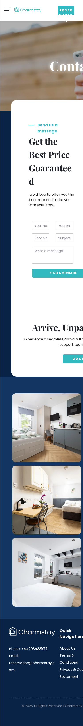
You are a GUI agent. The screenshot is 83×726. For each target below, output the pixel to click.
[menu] (6, 9)
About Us (67, 648)
